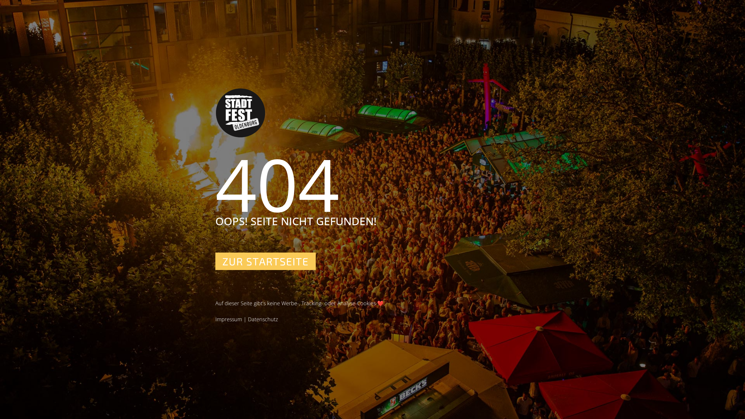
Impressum (228, 319)
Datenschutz (263, 319)
